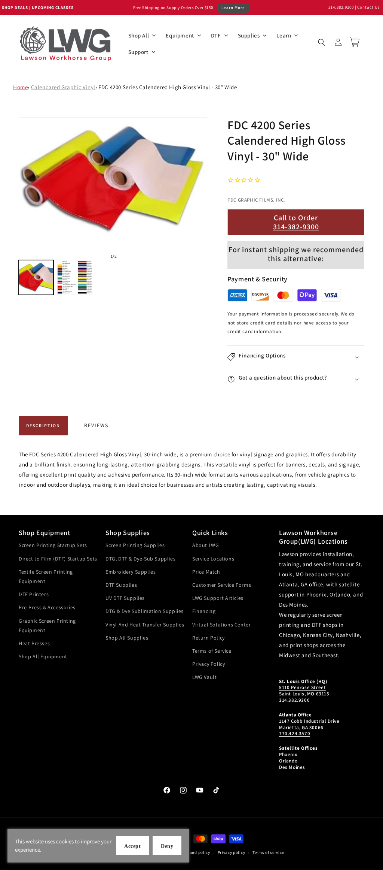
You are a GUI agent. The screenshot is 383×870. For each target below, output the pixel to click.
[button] (321, 42)
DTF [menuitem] (216, 35)
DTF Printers (34, 594)
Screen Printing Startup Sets (53, 545)
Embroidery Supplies (130, 571)
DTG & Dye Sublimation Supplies (144, 611)
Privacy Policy (208, 664)
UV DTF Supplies (125, 598)
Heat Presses (34, 643)
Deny (167, 846)
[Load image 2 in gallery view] (74, 277)
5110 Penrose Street (302, 687)
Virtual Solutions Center (221, 624)
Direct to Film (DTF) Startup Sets (58, 558)
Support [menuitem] (138, 51)
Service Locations (213, 558)
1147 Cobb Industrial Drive (309, 721)
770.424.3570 (294, 733)
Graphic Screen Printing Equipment (47, 625)
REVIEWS (96, 425)
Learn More (233, 7)
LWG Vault (204, 677)
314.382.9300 (341, 7)
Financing (203, 611)
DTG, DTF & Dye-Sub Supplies (140, 558)
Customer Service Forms (221, 584)
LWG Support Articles (217, 598)
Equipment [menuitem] (180, 35)
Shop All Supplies (126, 637)
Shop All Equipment (43, 656)
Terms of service (268, 852)
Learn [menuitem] (283, 35)
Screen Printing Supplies (135, 545)
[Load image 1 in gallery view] (36, 277)
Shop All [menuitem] (138, 35)
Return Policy (208, 637)
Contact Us (368, 7)
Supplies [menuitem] (249, 35)
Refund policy (197, 852)
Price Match (206, 571)
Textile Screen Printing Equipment (46, 576)
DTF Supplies (121, 584)
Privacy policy (231, 852)
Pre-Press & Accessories (47, 607)
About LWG (205, 545)
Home (20, 87)
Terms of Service (212, 650)
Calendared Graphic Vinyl (63, 87)
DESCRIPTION (43, 425)
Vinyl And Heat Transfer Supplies (144, 624)
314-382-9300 (296, 227)
